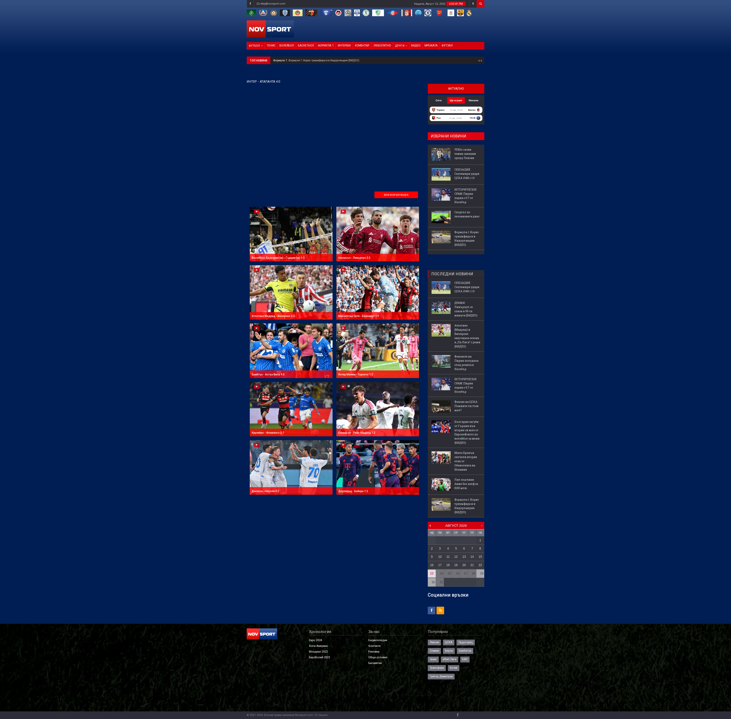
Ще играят (456, 100)
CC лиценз (321, 715)
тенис (433, 659)
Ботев (453, 668)
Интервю (344, 45)
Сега (438, 100)
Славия (434, 650)
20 (464, 565)
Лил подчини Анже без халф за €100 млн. (466, 484)
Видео (416, 45)
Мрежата (431, 45)
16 (431, 565)
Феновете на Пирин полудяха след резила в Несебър (466, 363)
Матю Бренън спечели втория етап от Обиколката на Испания (465, 461)
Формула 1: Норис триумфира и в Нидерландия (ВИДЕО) (466, 238)
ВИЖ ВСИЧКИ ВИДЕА (396, 194)
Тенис (271, 45)
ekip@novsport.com (272, 3)
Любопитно (382, 45)
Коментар (362, 45)
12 (456, 556)
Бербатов (465, 650)
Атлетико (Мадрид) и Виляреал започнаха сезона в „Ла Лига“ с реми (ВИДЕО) (467, 336)
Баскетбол (306, 45)
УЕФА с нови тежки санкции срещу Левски (315, 57)
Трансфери (437, 668)
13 (464, 556)
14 (472, 556)
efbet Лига (449, 659)
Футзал (447, 45)
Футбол (254, 45)
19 (456, 565)
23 (431, 573)
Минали (473, 100)
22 (480, 565)
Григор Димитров (441, 676)
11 (448, 556)
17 (440, 565)
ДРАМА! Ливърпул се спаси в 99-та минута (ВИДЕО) (465, 309)
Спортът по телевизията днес (467, 214)
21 (472, 565)
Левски (434, 642)
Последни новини (452, 274)
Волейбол (286, 45)
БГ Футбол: (280, 57)
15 (480, 556)
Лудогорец (465, 642)
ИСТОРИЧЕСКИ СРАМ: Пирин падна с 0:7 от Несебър (465, 196)
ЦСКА (448, 642)
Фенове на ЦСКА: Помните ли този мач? (466, 406)
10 (440, 556)
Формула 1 (326, 45)
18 (448, 565)
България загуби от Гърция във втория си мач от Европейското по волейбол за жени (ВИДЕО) (467, 432)
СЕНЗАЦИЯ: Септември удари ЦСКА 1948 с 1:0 (466, 174)
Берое (449, 650)
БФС (465, 659)
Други (399, 45)
